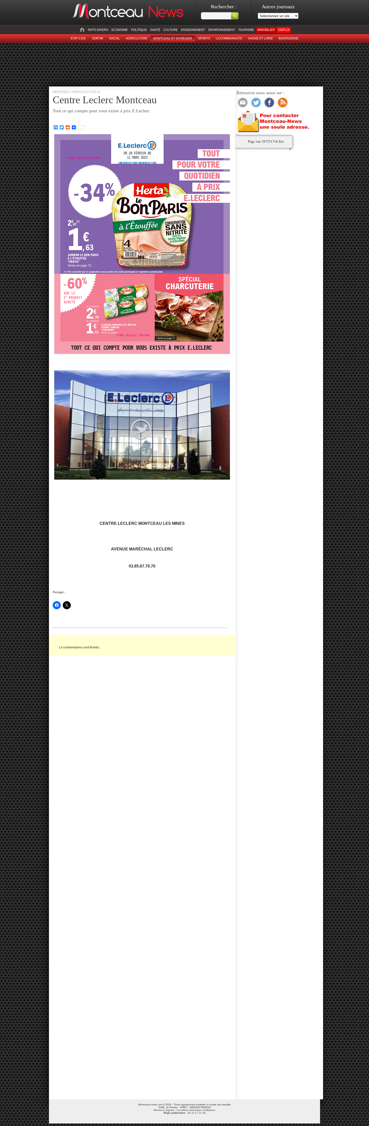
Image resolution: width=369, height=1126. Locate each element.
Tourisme (246, 30)
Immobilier (266, 30)
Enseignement (193, 30)
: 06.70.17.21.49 (185, 1112)
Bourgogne (288, 38)
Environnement (221, 30)
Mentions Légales (164, 1110)
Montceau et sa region (172, 38)
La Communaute (229, 38)
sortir (97, 38)
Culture (170, 30)
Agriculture (136, 38)
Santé (155, 30)
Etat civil (78, 38)
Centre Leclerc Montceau (105, 100)
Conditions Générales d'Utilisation (195, 1110)
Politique (139, 30)
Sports (204, 38)
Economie (119, 30)
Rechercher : (224, 6)
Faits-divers (98, 30)
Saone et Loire (260, 38)
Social (114, 38)
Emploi (283, 30)
